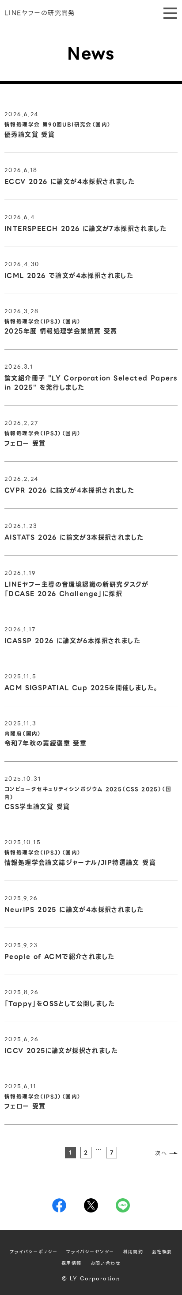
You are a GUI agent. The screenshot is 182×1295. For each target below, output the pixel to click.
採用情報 (71, 1263)
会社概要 (162, 1252)
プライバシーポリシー (33, 1252)
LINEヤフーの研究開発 (39, 13)
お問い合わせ (106, 1263)
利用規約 (133, 1252)
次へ (161, 1153)
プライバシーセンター (90, 1252)
